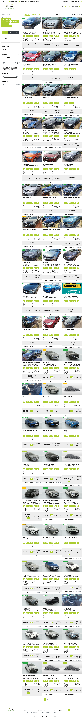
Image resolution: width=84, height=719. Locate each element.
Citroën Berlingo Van (6, 19)
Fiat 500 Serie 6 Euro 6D (7, 26)
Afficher (76, 14)
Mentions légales (41, 710)
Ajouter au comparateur (28, 48)
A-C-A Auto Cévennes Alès (42, 707)
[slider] (3, 64)
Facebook (26, 710)
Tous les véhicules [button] (5, 32)
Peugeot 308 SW (14, 21)
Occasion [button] (16, 32)
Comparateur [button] (75, 6)
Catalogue (67, 6)
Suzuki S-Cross (5, 23)
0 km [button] (10, 32)
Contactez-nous (5, 1)
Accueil (61, 6)
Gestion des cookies (58, 710)
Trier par (58, 14)
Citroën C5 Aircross (6, 21)
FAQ (58, 707)
